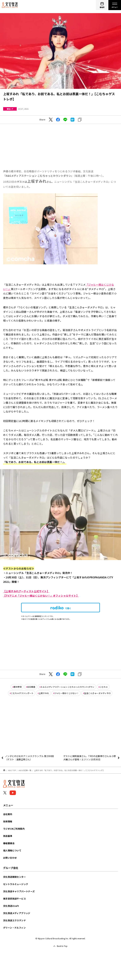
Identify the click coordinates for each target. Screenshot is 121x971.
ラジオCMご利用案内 (14, 828)
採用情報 (7, 821)
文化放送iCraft (11, 905)
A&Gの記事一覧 (25, 770)
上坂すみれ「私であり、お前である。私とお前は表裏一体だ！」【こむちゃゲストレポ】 (69, 770)
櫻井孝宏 (18, 686)
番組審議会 (8, 843)
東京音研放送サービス (14, 898)
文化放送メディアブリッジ (16, 913)
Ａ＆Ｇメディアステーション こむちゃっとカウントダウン (67, 686)
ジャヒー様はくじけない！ (66, 693)
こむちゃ (104, 686)
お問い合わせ (10, 857)
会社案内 (7, 814)
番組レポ (10, 109)
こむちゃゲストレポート (22, 693)
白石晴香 (31, 686)
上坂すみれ (44, 693)
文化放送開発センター (14, 876)
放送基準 (7, 835)
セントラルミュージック (15, 884)
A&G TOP (12, 770)
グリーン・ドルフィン (14, 927)
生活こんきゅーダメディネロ (97, 693)
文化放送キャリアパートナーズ (19, 891)
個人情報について (12, 850)
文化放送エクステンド (14, 920)
